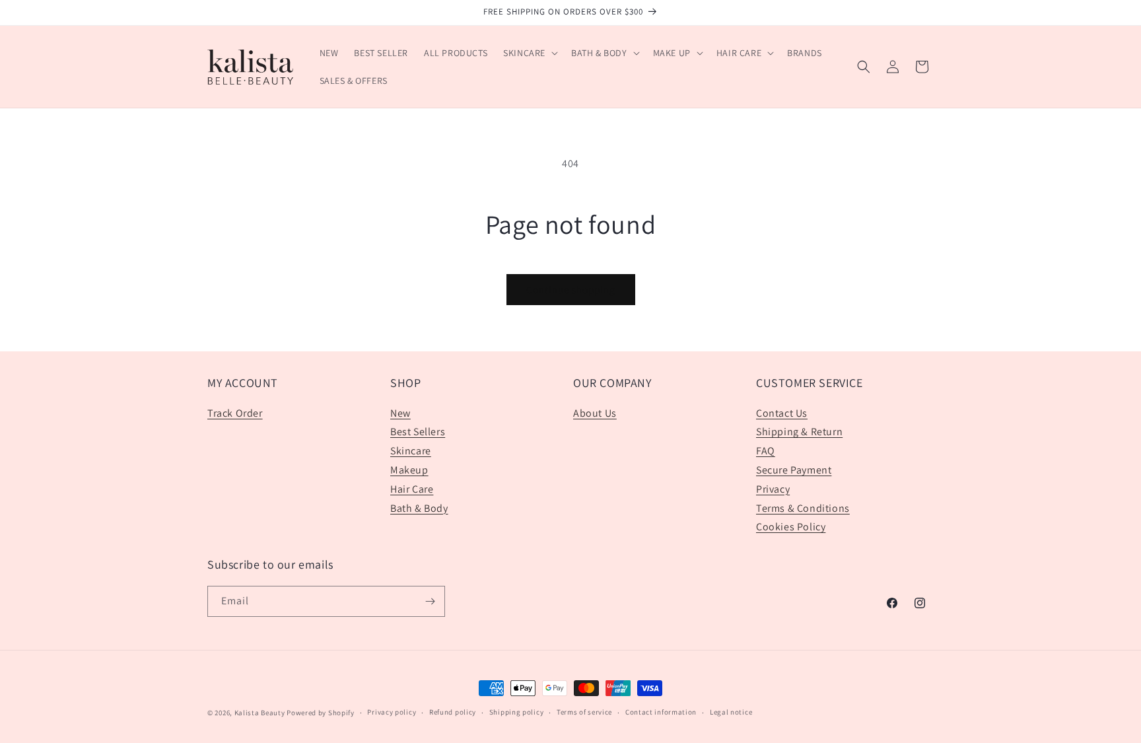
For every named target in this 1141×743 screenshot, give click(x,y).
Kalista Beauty (259, 712)
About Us (595, 413)
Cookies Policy (790, 527)
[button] (529, 53)
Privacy (773, 489)
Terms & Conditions (803, 508)
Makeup (409, 470)
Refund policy (452, 712)
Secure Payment (793, 470)
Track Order (235, 413)
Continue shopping (570, 289)
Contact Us (782, 413)
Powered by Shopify (321, 712)
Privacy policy (391, 712)
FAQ (765, 451)
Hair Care (411, 489)
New (400, 413)
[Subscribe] (429, 601)
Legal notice (731, 712)
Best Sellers (417, 432)
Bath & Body (419, 508)
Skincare (410, 451)
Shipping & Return (799, 432)
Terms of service (584, 712)
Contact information (661, 712)
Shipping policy (516, 712)
